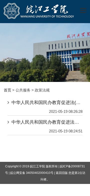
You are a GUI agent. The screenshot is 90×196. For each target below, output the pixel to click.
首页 (7, 90)
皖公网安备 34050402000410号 (32, 173)
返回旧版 (62, 173)
